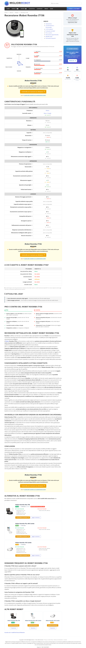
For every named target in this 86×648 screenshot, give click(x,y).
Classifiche (32, 8)
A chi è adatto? (49, 29)
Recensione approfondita (52, 34)
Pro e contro (49, 33)
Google (49, 113)
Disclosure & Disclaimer (58, 639)
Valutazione (49, 24)
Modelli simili (49, 36)
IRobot (7, 341)
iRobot (16, 12)
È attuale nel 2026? (50, 31)
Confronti (39, 8)
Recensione (13, 628)
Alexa (45, 113)
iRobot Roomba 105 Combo (23, 542)
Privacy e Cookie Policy (48, 639)
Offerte (23, 8)
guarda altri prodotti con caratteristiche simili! (35, 95)
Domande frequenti (51, 38)
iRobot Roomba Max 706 (22, 504)
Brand (46, 8)
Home (8, 8)
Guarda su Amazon (13, 625)
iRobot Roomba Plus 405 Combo (24, 523)
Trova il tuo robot (74, 8)
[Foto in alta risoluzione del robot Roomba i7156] (15, 28)
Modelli (15, 8)
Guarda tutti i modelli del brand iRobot (14, 632)
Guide (51, 8)
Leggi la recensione (36, 517)
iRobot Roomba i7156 (33, 80)
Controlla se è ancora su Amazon (32, 92)
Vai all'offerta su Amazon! (22, 517)
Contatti (65, 639)
